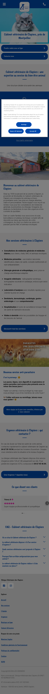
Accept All (33, 131)
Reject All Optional (16, 131)
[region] (24, 118)
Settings (24, 124)
